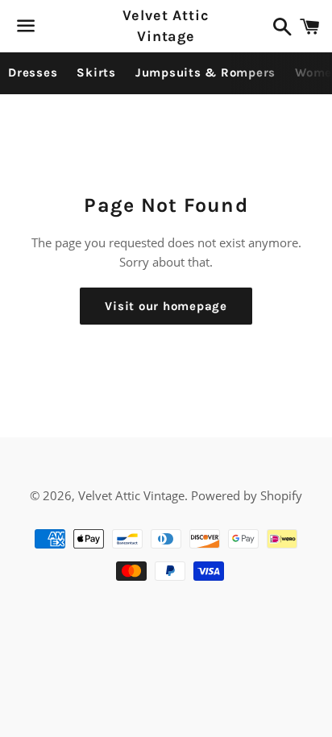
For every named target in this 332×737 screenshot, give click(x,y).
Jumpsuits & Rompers (205, 72)
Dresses (32, 72)
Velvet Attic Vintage (166, 25)
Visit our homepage (166, 306)
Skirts (96, 72)
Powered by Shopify (246, 495)
